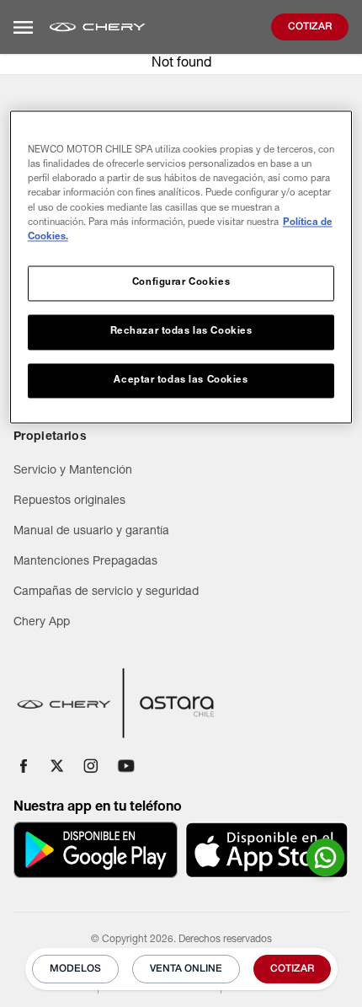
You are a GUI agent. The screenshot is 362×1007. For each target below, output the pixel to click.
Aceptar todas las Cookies (181, 380)
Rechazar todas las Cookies (181, 331)
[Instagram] (91, 766)
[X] (57, 766)
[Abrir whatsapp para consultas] (325, 857)
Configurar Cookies (181, 282)
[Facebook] (23, 766)
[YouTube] (126, 766)
